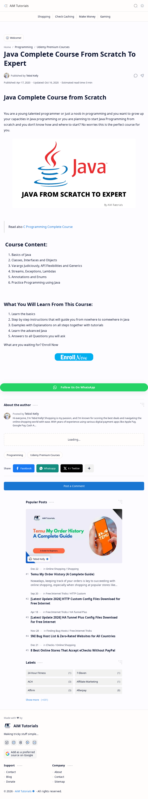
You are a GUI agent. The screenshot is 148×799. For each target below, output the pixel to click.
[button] (136, 75)
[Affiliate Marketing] (98, 681)
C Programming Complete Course (48, 227)
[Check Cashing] (65, 16)
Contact (11, 772)
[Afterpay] (98, 690)
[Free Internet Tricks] (57, 593)
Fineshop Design (133, 791)
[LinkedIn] (34, 742)
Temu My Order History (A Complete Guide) (62, 574)
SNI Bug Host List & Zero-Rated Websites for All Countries (73, 636)
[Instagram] (14, 742)
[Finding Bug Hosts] (57, 630)
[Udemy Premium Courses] (45, 455)
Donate (10, 781)
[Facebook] (23, 468)
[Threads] (21, 742)
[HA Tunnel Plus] (78, 612)
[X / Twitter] (72, 468)
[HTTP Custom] (78, 593)
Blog (9, 777)
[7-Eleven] (98, 673)
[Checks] (51, 645)
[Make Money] (87, 16)
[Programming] (15, 455)
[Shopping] (44, 16)
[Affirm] (49, 690)
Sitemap (60, 781)
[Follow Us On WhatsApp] (74, 387)
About (58, 772)
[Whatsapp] (47, 468)
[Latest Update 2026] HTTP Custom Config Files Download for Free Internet (75, 601)
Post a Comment (74, 486)
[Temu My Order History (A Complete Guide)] (74, 536)
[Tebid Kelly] (24, 75)
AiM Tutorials (19, 6)
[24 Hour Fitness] (49, 673)
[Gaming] (105, 16)
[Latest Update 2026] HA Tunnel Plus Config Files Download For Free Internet (74, 619)
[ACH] (49, 681)
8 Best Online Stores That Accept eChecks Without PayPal (73, 650)
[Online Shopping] (56, 569)
